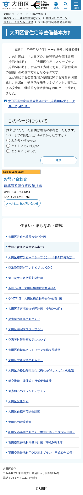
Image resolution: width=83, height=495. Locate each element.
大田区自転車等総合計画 (24, 411)
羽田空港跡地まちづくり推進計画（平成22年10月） (41, 432)
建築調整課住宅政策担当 (23, 186)
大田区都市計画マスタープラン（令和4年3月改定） (41, 257)
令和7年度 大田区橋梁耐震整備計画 (32, 288)
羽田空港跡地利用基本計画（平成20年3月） (36, 442)
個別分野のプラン (57, 18)
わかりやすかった (23, 140)
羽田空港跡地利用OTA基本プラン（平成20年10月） (41, 452)
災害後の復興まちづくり (24, 319)
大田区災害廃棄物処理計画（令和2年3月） (36, 308)
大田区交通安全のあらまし (25, 360)
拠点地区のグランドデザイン (27, 391)
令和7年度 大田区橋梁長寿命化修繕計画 (35, 298)
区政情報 (37, 14)
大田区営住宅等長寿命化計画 (27, 236)
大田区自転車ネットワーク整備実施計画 (34, 349)
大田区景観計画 (18, 401)
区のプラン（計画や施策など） (22, 18)
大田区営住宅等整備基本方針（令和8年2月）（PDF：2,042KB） (41, 103)
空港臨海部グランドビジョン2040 (30, 267)
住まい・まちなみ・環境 (18, 22)
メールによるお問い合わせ (22, 203)
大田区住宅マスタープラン (25, 329)
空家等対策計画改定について (27, 339)
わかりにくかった (23, 151)
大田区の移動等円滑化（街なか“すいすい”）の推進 (41, 370)
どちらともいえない (25, 145)
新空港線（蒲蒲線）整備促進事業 (30, 380)
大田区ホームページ (15, 14)
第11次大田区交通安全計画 (25, 278)
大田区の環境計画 (19, 421)
